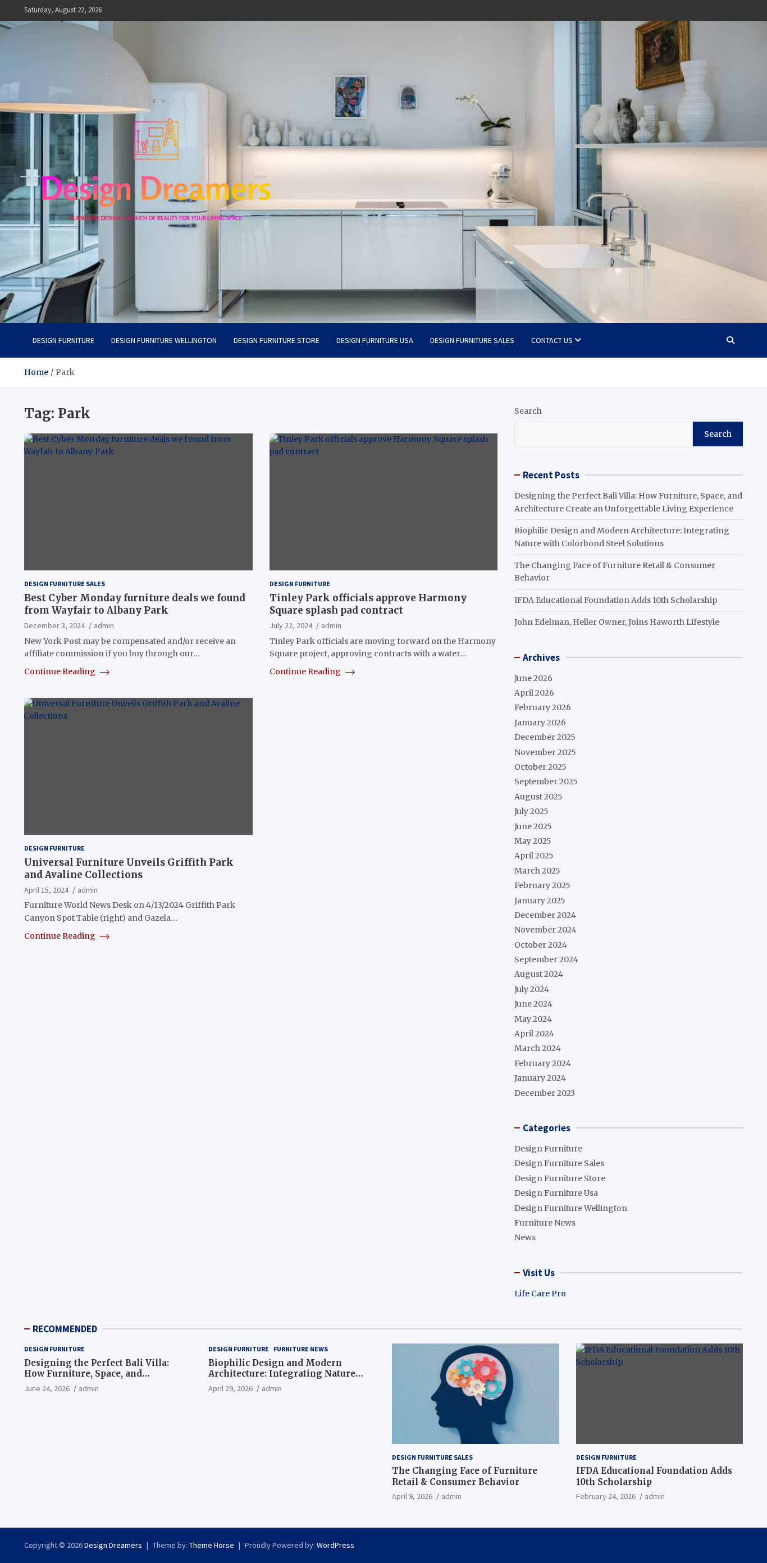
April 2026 (534, 693)
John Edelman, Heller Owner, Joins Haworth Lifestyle (616, 622)
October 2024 (540, 945)
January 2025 (539, 900)
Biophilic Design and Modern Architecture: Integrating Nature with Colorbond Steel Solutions (281, 1374)
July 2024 (531, 989)
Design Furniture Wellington (164, 340)
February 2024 (542, 1063)
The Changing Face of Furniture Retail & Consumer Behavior (464, 1476)
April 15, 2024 (46, 890)
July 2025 (531, 811)
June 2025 (533, 826)
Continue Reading (60, 671)
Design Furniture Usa (374, 340)
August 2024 (538, 974)
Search (528, 411)
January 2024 (540, 1078)
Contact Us (552, 340)
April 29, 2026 (230, 1388)
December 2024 (545, 915)
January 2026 (540, 722)
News (525, 1237)
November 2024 (545, 930)
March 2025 (537, 871)
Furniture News (545, 1223)
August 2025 (538, 797)
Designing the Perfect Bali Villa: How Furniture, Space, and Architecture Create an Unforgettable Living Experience (99, 1379)
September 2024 (546, 959)
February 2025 (542, 885)
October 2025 (540, 767)
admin (104, 625)
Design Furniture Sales (472, 340)
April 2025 (534, 856)
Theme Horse (211, 1545)
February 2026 (542, 707)
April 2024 (534, 1034)
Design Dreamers (113, 1545)
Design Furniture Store (276, 340)
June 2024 (533, 1004)
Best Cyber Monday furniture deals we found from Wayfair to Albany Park (134, 604)
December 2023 (544, 1093)
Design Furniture (63, 340)
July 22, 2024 (291, 625)
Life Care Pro (540, 1293)
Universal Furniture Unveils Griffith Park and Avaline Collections (129, 868)
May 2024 (533, 1019)
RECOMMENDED (65, 1329)
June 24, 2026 (47, 1388)
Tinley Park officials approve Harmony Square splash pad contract (368, 604)
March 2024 (537, 1048)
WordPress (335, 1545)
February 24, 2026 (606, 1496)
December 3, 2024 (54, 625)
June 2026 (533, 678)
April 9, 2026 (412, 1496)
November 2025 (545, 752)
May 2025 (532, 841)
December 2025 (545, 737)
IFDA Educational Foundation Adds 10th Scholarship (615, 600)
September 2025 (546, 781)
